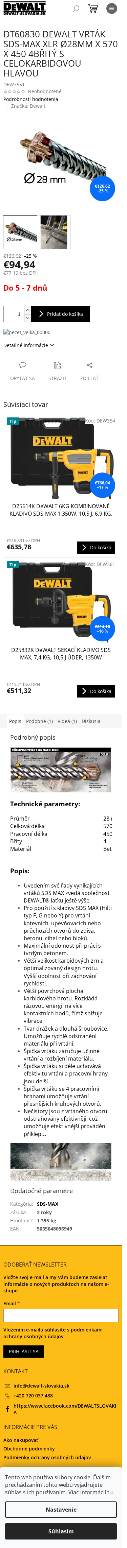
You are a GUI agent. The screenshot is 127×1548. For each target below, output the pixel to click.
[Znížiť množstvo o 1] (27, 318)
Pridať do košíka (65, 314)
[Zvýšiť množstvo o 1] (27, 310)
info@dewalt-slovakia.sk (41, 1385)
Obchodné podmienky (29, 1448)
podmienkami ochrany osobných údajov (53, 1333)
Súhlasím (61, 1531)
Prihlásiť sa (24, 1351)
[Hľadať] (76, 8)
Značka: (28, 106)
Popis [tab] (15, 721)
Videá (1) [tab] (67, 721)
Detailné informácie (25, 345)
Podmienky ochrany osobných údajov (47, 1457)
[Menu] (112, 8)
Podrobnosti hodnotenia (30, 99)
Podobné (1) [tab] (39, 721)
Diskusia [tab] (91, 721)
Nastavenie (61, 1509)
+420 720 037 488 (33, 1395)
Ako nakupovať (20, 1440)
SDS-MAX (47, 1204)
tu (110, 1492)
